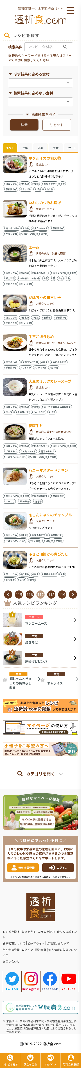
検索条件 (15, 47)
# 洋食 (35, 406)
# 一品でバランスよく (15, 456)
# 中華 (73, 272)
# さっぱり (25, 189)
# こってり (25, 367)
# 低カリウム (10, 183)
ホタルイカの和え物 (45, 158)
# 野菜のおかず (46, 451)
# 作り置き (34, 540)
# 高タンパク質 (30, 362)
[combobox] (36, 83)
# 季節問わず (10, 189)
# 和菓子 (46, 317)
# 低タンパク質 (58, 272)
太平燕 (34, 247)
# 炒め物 (53, 367)
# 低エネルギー (40, 272)
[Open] (68, 83)
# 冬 (68, 278)
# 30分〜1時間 (27, 233)
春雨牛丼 (36, 425)
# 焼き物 (37, 501)
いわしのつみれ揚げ (45, 202)
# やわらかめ (10, 233)
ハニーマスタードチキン (48, 470)
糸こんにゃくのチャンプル (50, 514)
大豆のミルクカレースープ (50, 381)
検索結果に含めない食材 (33, 93)
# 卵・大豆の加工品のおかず (56, 406)
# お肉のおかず (58, 362)
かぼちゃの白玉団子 (45, 297)
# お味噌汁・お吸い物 (29, 278)
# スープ (8, 412)
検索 (24, 125)
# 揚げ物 (42, 233)
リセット (57, 125)
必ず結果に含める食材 (32, 74)
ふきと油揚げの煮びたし (48, 554)
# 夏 (53, 278)
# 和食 (35, 183)
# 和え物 (49, 189)
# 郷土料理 (9, 278)
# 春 (63, 183)
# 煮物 (31, 579)
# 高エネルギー (11, 228)
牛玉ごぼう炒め (41, 336)
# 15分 (37, 189)
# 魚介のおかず (49, 183)
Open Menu (70, 10)
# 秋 (60, 278)
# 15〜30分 (26, 284)
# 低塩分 (24, 183)
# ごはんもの (10, 451)
